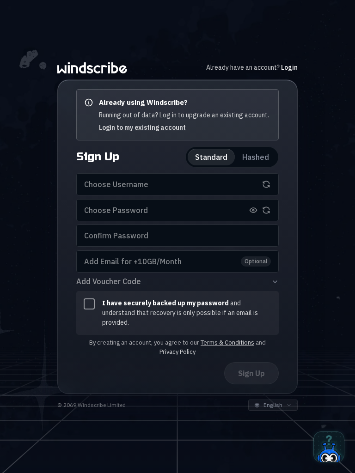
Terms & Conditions (227, 342)
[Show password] (253, 210)
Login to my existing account (142, 127)
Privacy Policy (177, 352)
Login (289, 67)
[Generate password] (266, 210)
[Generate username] (266, 184)
